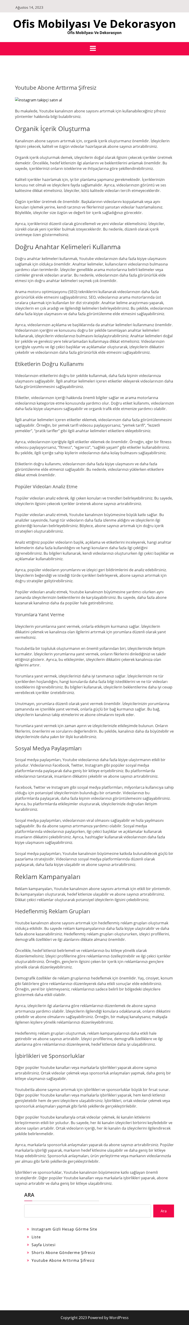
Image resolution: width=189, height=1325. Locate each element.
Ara (29, 1195)
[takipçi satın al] (38, 99)
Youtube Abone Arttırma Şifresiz (63, 1260)
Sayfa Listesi (44, 1244)
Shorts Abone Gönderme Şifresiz (63, 1252)
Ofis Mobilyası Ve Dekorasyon (94, 23)
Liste (36, 1236)
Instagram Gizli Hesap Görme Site (64, 1229)
